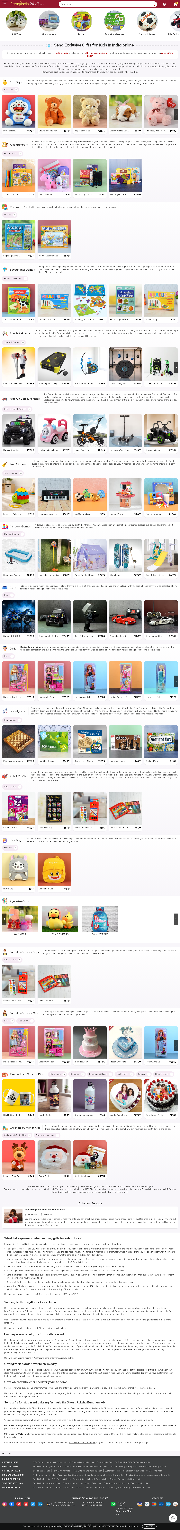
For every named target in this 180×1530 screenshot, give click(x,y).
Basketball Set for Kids (49, 575)
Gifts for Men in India (61, 1479)
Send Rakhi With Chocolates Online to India (142, 1471)
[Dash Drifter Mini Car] (90, 616)
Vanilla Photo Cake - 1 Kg (120, 1115)
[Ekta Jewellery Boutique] (54, 808)
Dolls (13, 648)
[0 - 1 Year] (20, 919)
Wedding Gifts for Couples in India (135, 1462)
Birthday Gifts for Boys (24, 952)
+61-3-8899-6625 (66, 1505)
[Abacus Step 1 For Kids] (54, 300)
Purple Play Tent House (85, 575)
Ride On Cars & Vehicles (25, 398)
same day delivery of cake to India (52, 777)
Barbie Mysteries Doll (119, 697)
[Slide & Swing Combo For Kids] (161, 555)
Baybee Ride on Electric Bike (153, 450)
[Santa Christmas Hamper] (90, 1157)
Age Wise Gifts (19, 901)
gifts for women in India (63, 333)
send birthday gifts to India (164, 66)
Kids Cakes (25, 1021)
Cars (13, 587)
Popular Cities (10, 1466)
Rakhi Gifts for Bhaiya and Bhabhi (87, 1471)
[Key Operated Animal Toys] (90, 494)
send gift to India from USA (55, 1294)
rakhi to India (61, 53)
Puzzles (14, 207)
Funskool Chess (117, 761)
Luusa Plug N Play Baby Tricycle (82, 450)
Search (153, 4)
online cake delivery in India (115, 464)
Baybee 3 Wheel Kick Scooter (119, 450)
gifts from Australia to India (62, 1358)
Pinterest (18, 1504)
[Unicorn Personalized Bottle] (90, 1095)
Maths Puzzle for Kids (48, 256)
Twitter (33, 1504)
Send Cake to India (139, 1483)
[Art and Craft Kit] (18, 175)
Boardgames (18, 711)
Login (164, 4)
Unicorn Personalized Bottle (84, 1115)
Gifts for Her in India (42, 1462)
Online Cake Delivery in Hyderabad (72, 1466)
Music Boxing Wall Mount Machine (118, 383)
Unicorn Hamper (46, 194)
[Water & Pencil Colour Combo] (90, 808)
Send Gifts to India (41, 1479)
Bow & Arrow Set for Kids (84, 383)
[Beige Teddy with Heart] (90, 111)
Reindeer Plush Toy (11, 1176)
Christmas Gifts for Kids (25, 1127)
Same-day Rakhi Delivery (118, 1487)
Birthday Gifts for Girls (24, 1013)
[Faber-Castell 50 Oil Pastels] (125, 808)
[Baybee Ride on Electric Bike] (161, 430)
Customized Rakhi (113, 1471)
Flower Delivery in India (83, 1479)
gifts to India (58, 464)
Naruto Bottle (45, 1115)
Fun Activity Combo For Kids (83, 195)
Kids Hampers (19, 144)
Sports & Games (20, 333)
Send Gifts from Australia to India (113, 1483)
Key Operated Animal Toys (84, 514)
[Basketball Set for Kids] (54, 555)
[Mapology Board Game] (90, 300)
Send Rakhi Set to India (94, 1487)
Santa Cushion (45, 1176)
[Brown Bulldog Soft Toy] (125, 111)
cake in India (122, 1192)
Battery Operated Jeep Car (11, 450)
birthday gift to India (123, 400)
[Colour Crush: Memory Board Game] (90, 741)
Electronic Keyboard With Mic (48, 514)
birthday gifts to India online (127, 777)
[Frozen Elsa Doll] (161, 677)
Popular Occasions (12, 1475)
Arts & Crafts (18, 776)
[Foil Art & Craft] (18, 808)
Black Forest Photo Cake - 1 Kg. (154, 1115)
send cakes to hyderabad (103, 69)
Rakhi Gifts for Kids (61, 1471)
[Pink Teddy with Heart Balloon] (161, 111)
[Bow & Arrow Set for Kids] (90, 364)
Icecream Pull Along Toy (12, 514)
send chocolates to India (151, 714)
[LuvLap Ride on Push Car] (54, 430)
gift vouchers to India (79, 72)
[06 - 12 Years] (100, 919)
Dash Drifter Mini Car (84, 636)
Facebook (11, 1504)
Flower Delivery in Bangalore (124, 1466)
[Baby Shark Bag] (54, 869)
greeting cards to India (144, 83)
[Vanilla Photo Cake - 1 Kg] (125, 1095)
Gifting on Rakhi (11, 1471)
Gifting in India (10, 1462)
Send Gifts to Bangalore (44, 1466)
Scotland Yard (152, 761)
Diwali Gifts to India (141, 1487)
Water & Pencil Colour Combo (84, 828)
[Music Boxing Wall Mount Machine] (125, 364)
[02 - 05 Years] (60, 919)
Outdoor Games (20, 526)
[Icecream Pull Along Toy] (18, 494)
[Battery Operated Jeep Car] (18, 430)
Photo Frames (163, 1074)
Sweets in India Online (106, 1479)
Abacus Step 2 (152, 319)
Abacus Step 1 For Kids (47, 320)
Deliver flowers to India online (125, 333)
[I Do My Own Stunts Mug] (18, 1095)
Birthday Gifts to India (135, 1475)
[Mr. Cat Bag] (18, 869)
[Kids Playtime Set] (125, 175)
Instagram (4, 1504)
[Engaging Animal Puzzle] (18, 236)
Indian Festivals (11, 1487)
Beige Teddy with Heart (82, 131)
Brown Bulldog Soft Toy (118, 131)
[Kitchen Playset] (125, 494)
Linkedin (40, 1504)
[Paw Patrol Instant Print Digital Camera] (161, 494)
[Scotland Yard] (161, 741)
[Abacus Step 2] (161, 300)
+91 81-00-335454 (121, 1504)
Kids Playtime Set (118, 194)
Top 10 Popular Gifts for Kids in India (45, 1209)
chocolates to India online (46, 780)
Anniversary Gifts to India (158, 1475)
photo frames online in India (163, 400)
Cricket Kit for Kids (154, 383)
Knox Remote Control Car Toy (48, 636)
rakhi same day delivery (95, 53)
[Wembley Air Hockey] (54, 364)
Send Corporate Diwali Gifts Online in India (104, 1475)
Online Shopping (11, 1479)
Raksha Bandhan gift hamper (82, 1442)
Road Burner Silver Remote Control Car (155, 636)
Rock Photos (124, 1074)
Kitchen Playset (117, 514)
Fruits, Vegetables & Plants (119, 320)
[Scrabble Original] (54, 741)
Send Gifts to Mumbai (67, 1483)
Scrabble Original (46, 761)
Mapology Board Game (85, 319)
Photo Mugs (57, 1074)
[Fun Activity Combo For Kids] (90, 175)
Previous (4, 23)
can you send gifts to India (43, 1189)
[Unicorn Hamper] (54, 175)
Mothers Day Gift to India (44, 1475)
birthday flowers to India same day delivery (99, 714)
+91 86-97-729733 (124, 1508)
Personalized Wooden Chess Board (13, 761)
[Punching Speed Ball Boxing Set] (18, 364)
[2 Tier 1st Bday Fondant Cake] (90, 1042)
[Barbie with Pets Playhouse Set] (54, 677)
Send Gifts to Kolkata (99, 1466)
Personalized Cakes (100, 1074)
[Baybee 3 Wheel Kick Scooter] (125, 430)
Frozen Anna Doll (82, 697)
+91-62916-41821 (94, 1505)
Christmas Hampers (47, 1135)
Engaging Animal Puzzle (10, 256)
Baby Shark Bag (46, 889)
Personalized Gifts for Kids (27, 1074)
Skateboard (115, 575)
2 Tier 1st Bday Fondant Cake (81, 1062)
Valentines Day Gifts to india (70, 1475)
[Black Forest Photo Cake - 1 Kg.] (161, 1095)
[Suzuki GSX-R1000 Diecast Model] (18, 616)
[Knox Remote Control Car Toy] (54, 616)
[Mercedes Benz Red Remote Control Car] (125, 616)
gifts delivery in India (71, 83)
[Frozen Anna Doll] (90, 677)
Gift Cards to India (61, 1462)
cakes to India (158, 81)
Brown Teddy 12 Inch (48, 131)
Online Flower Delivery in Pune (152, 1466)
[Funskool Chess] (125, 741)
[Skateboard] (125, 555)
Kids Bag (15, 840)
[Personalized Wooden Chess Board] (18, 741)
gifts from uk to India (57, 1328)
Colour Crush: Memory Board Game (84, 761)
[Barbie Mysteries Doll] (125, 677)
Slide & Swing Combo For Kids (155, 575)
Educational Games (22, 269)
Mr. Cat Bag (8, 889)
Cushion (143, 1074)
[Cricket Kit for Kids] (161, 364)
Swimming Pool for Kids (11, 575)
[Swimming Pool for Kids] (18, 555)
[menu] (5, 4)
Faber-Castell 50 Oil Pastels (119, 828)
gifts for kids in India (137, 142)
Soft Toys (16, 82)
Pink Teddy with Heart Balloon (155, 131)
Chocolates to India (80, 1462)
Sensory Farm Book (12, 319)
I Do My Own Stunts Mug (12, 1115)
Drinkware (76, 1074)
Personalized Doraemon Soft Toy (12, 131)
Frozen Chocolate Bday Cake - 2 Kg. (118, 1062)
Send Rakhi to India (41, 1471)
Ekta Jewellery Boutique (45, 828)
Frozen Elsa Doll (153, 697)
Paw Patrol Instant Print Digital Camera (155, 514)
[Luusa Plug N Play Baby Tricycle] (90, 430)
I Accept (149, 1526)
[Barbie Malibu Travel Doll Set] (18, 677)
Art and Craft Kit (10, 194)
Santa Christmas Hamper (82, 1176)
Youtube (25, 1504)
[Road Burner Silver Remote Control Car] (161, 616)
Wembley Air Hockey (48, 383)
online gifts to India (63, 400)
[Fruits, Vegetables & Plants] (125, 300)
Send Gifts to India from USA (105, 1462)
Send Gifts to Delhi (87, 1483)
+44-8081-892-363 (95, 1502)
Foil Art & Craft (10, 828)
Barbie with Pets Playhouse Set (46, 697)
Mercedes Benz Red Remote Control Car (119, 636)
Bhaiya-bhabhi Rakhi (72, 1487)
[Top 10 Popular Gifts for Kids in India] (13, 1223)
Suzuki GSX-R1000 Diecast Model (11, 636)
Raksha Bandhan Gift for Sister (47, 1487)
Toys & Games (19, 464)
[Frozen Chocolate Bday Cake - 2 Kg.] (125, 1042)
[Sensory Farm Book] (18, 300)
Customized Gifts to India (129, 1479)
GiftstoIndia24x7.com (27, 4)
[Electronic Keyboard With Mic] (54, 494)
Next (176, 23)
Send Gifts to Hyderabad (44, 1483)
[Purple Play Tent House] (90, 555)
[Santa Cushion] (54, 1157)
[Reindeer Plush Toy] (18, 1157)
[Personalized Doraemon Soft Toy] (18, 111)
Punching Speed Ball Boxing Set (12, 383)
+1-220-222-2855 (66, 1502)
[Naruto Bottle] (54, 1095)
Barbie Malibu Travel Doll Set (12, 697)
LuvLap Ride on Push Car (48, 450)
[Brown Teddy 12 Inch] (54, 111)
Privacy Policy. (131, 1526)
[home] (3, 1453)
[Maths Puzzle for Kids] (54, 236)
